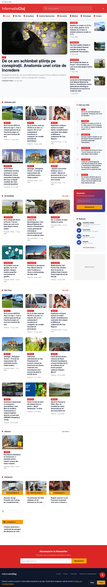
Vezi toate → (66, 196)
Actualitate (30, 16)
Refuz (92, 583)
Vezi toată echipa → (89, 247)
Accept (101, 583)
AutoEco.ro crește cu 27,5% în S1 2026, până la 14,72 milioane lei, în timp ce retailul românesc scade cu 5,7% (80, 29)
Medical (75, 16)
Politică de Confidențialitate (88, 574)
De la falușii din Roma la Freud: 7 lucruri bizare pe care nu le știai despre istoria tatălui (81, 65)
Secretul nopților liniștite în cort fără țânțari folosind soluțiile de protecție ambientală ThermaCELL (80, 48)
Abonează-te (89, 207)
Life (4, 57)
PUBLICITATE (89, 267)
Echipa (66, 574)
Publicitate (74, 574)
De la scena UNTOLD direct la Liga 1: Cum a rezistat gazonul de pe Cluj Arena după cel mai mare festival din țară (91, 180)
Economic (63, 16)
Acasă (7, 16)
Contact (99, 16)
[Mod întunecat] (103, 8)
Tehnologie (87, 16)
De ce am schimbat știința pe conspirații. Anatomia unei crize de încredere (34, 65)
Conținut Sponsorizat (47, 16)
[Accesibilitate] (102, 575)
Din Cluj (18, 16)
